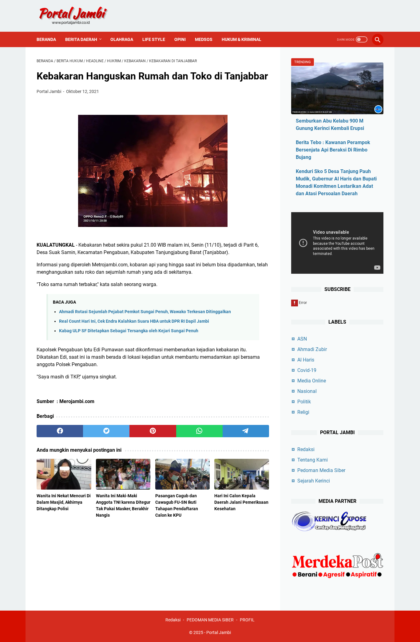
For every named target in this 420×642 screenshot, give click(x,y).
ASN (302, 339)
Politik (304, 402)
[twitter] (106, 431)
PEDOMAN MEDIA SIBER (210, 619)
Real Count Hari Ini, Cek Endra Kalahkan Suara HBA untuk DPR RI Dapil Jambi (134, 321)
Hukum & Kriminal (241, 39)
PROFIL (247, 619)
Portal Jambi (218, 632)
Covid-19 (306, 370)
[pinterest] (152, 431)
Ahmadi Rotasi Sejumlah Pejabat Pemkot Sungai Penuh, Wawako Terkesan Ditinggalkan (145, 311)
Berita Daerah (81, 39)
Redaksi (306, 449)
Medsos (203, 39)
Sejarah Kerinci (313, 481)
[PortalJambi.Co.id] (79, 16)
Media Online (311, 381)
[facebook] (60, 431)
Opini (180, 39)
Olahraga (121, 39)
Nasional (307, 391)
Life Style (153, 39)
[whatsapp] (199, 431)
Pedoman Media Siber (321, 470)
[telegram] (246, 431)
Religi (303, 412)
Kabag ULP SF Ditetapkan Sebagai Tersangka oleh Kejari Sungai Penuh (128, 330)
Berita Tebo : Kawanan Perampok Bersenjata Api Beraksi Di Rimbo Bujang (333, 149)
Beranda (46, 39)
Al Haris (305, 360)
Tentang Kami (312, 460)
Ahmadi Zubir (312, 349)
